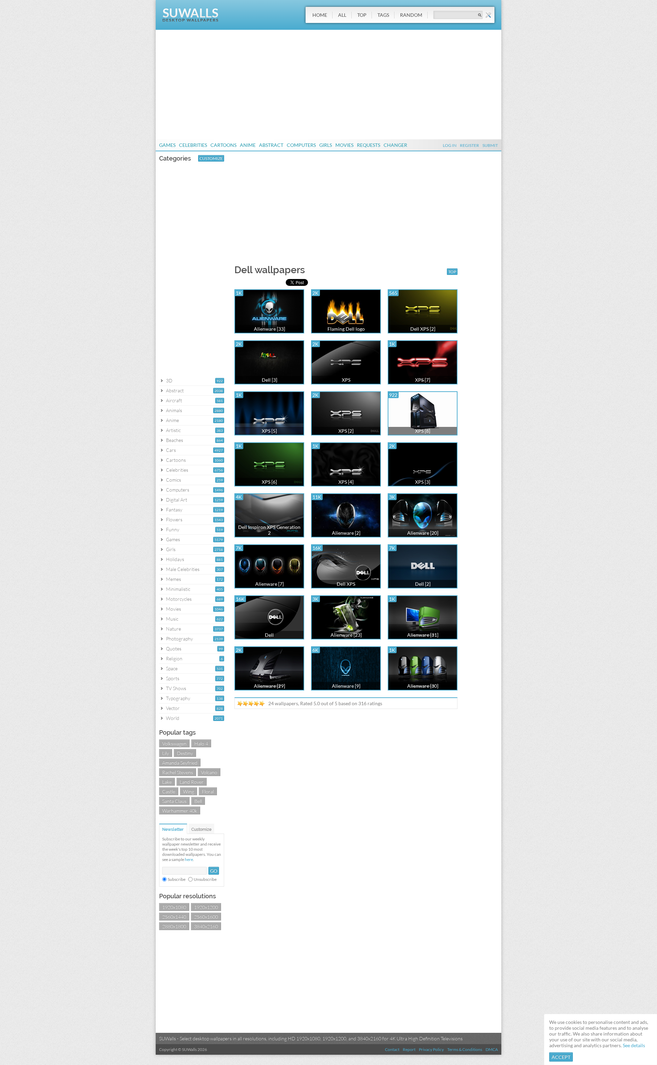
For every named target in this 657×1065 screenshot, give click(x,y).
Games (167, 145)
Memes (173, 579)
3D (169, 380)
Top (361, 15)
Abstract (271, 145)
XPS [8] (422, 431)
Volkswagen (174, 743)
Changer (395, 145)
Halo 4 (201, 743)
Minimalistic (178, 589)
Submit (490, 145)
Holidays (175, 559)
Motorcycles (179, 599)
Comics (173, 480)
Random (411, 15)
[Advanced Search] (488, 15)
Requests (368, 145)
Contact (392, 1049)
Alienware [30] (422, 686)
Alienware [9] (346, 686)
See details (634, 1045)
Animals (174, 410)
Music (172, 619)
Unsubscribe (205, 879)
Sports (172, 678)
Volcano (209, 772)
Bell (198, 801)
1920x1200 (206, 907)
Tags (383, 15)
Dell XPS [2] (422, 329)
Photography (179, 639)
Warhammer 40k (179, 810)
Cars (171, 450)
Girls (325, 145)
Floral (208, 791)
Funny (172, 529)
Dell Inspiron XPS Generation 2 (269, 530)
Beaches (174, 440)
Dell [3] (269, 380)
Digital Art (176, 500)
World (172, 718)
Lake (167, 782)
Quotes (173, 648)
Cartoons (223, 145)
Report (409, 1049)
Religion (174, 658)
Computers (301, 145)
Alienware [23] (346, 635)
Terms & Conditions (464, 1049)
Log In (449, 145)
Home (319, 15)
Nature (173, 629)
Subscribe (176, 879)
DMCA (492, 1049)
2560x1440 (174, 917)
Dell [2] (422, 584)
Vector (173, 708)
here (189, 859)
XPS (346, 380)
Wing (188, 791)
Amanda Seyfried (179, 762)
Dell (269, 635)
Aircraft (174, 400)
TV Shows (176, 688)
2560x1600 (206, 917)
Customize (211, 158)
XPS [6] (269, 482)
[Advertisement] (328, 84)
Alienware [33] (269, 329)
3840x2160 (206, 926)
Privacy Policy (431, 1049)
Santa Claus (174, 801)
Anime (248, 145)
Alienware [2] (346, 533)
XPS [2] (345, 431)
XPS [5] (269, 431)
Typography (178, 698)
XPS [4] (345, 482)
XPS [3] (422, 482)
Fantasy (174, 509)
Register (469, 145)
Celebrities (193, 145)
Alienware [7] (269, 584)
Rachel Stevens (177, 772)
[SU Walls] (190, 20)
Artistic (173, 430)
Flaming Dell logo (346, 329)
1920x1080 (174, 907)
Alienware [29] (269, 686)
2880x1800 (174, 926)
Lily (165, 753)
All (342, 15)
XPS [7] (422, 380)
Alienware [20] (422, 533)
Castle (168, 791)
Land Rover (192, 782)
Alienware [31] (422, 635)
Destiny (185, 753)
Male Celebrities (182, 569)
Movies (344, 145)
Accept (561, 1057)
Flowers (174, 519)
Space (172, 668)
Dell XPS (346, 584)
